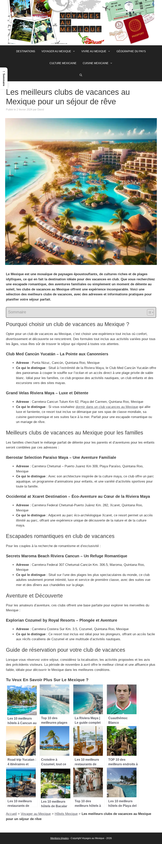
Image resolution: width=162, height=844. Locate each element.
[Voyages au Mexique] (81, 22)
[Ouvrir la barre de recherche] (81, 75)
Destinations (25, 51)
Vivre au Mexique (93, 51)
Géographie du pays (131, 51)
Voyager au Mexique (56, 51)
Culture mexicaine (63, 63)
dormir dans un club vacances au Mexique (107, 407)
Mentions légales (59, 838)
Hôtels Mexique (66, 814)
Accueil (11, 814)
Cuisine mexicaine (95, 63)
